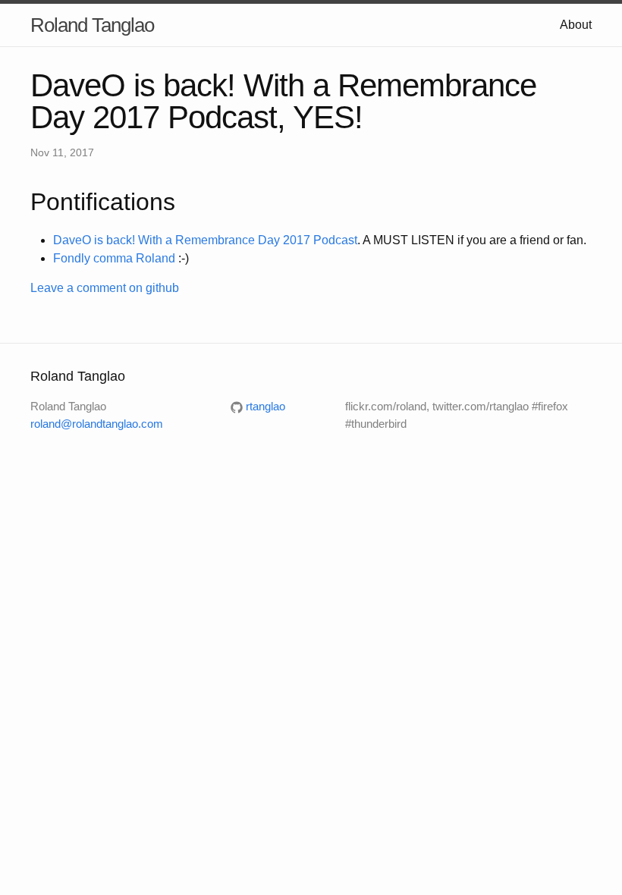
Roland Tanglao (92, 25)
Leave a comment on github (104, 287)
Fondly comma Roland (114, 258)
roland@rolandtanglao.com (96, 423)
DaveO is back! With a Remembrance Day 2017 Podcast (205, 240)
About (576, 24)
